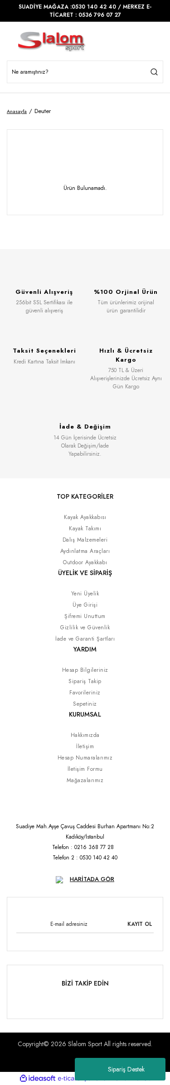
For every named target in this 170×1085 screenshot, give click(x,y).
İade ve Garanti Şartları (85, 639)
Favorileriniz (85, 693)
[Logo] (54, 41)
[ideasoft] (37, 1078)
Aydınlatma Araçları (85, 551)
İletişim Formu (85, 769)
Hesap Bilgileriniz (85, 670)
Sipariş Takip (85, 681)
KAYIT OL (139, 924)
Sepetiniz (85, 704)
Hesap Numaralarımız (85, 758)
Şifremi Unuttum (85, 616)
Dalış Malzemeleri (85, 540)
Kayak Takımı (85, 528)
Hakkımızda (85, 735)
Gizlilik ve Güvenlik (85, 627)
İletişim (85, 746)
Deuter (42, 111)
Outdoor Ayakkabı (85, 562)
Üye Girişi (85, 605)
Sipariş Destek (126, 1069)
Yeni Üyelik (85, 594)
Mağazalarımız (85, 780)
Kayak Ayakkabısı (85, 517)
